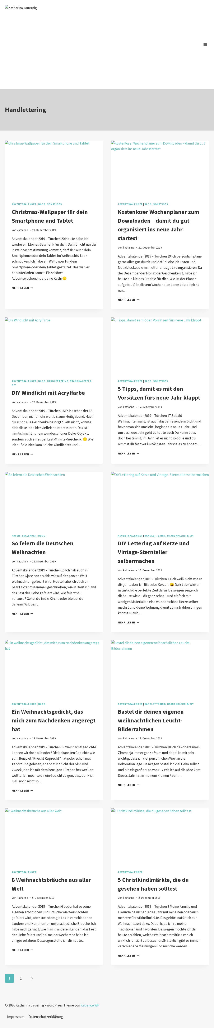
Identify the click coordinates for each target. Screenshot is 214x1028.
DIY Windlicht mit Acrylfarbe (48, 392)
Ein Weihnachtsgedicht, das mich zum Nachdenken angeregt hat (54, 720)
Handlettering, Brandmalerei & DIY (169, 535)
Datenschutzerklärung (46, 1016)
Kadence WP (90, 1005)
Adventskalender (24, 204)
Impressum (15, 1016)
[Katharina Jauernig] (47, 47)
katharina (22, 230)
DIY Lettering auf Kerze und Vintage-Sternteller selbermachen (153, 552)
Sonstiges (54, 204)
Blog (41, 204)
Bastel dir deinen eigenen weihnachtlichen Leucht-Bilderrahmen (151, 720)
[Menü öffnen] (205, 44)
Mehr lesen (22, 288)
